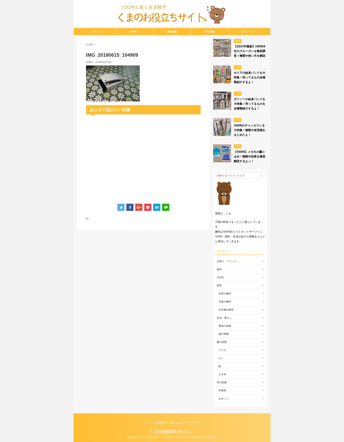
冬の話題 (210, 31)
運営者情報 (160, 422)
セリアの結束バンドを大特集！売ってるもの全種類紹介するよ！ (249, 77)
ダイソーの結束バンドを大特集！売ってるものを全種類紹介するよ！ (249, 103)
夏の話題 (172, 31)
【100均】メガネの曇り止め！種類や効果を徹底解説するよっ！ (249, 156)
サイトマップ (248, 31)
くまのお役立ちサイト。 (172, 431)
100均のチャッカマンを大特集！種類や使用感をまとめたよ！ (249, 130)
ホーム (95, 31)
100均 (134, 31)
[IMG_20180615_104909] (113, 99)
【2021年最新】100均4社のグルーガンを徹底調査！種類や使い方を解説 (249, 50)
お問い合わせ (176, 422)
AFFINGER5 (210, 437)
